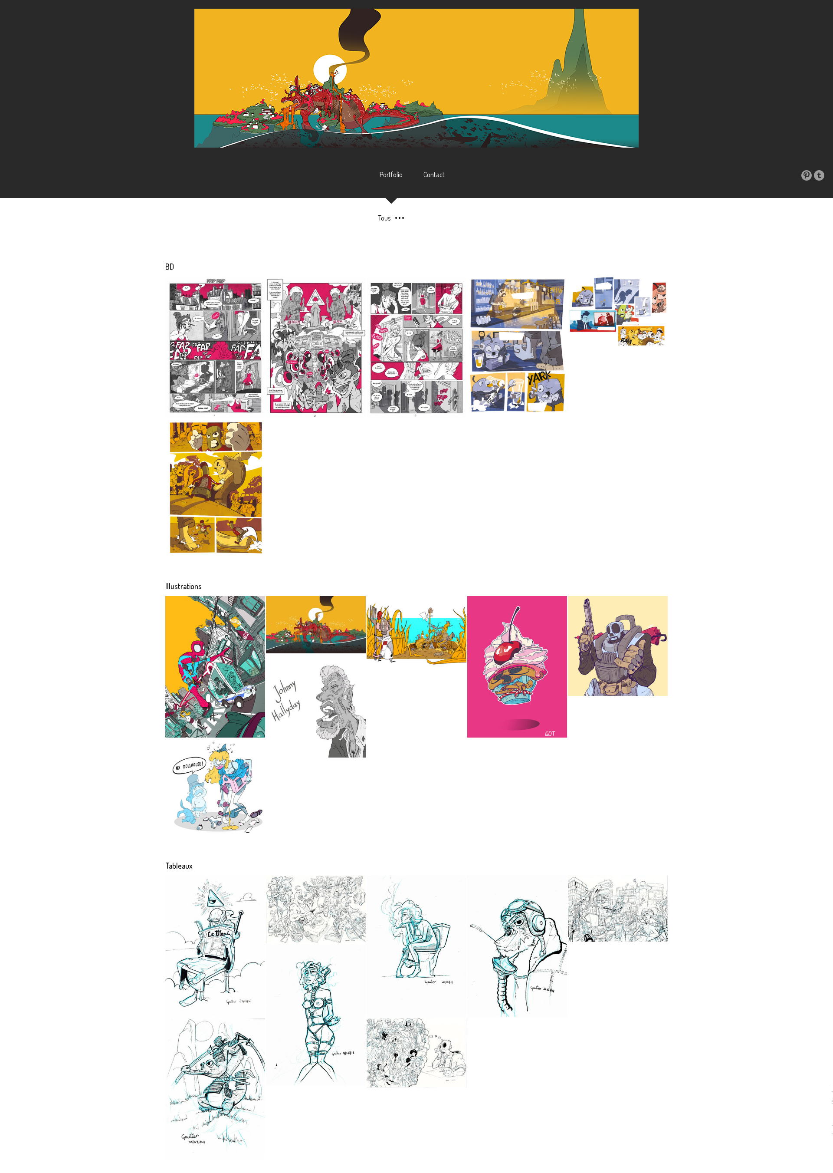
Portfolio (391, 174)
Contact (434, 174)
